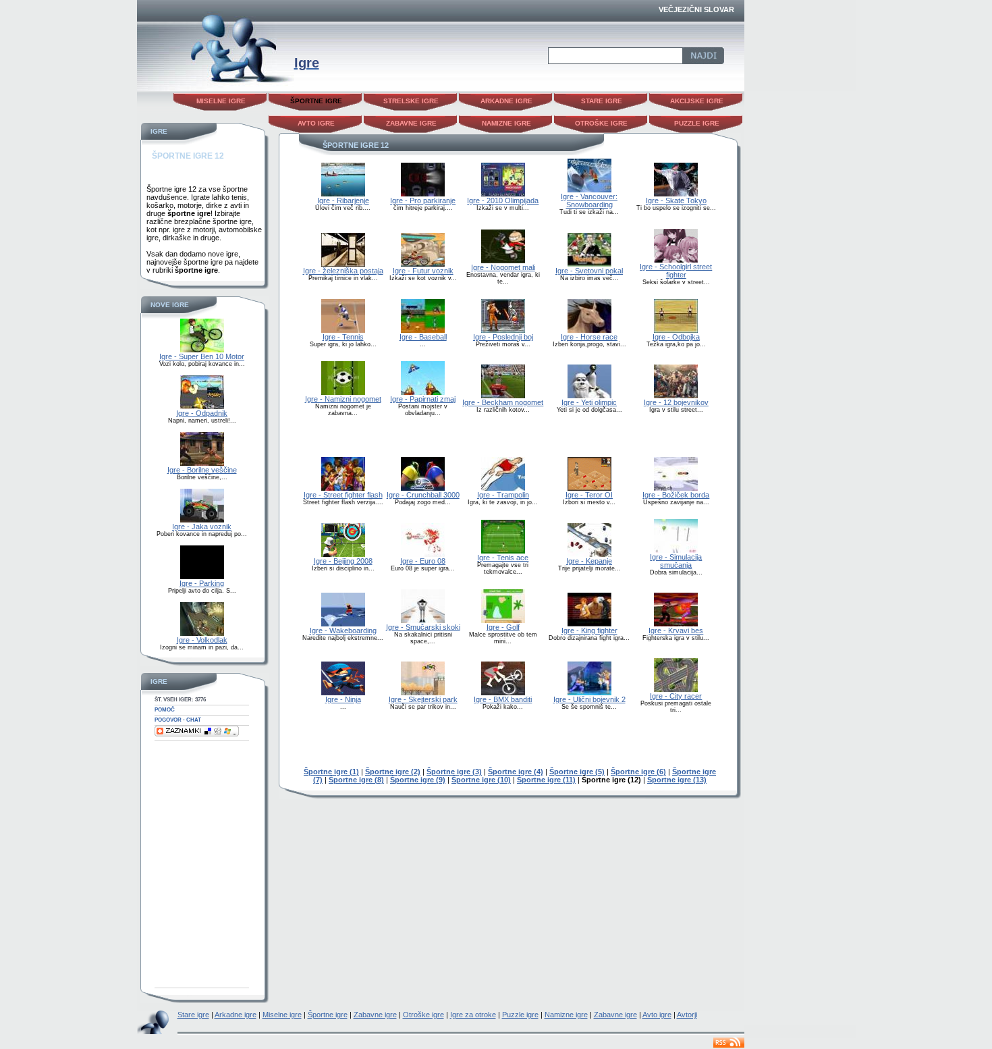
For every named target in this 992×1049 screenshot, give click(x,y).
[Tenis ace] (503, 551)
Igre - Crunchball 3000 (423, 495)
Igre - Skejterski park (423, 699)
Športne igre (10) (481, 780)
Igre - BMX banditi (503, 699)
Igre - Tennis (343, 337)
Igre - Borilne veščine (202, 470)
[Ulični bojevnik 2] (589, 693)
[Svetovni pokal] (589, 264)
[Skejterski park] (423, 693)
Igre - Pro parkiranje (423, 200)
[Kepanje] (589, 554)
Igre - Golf (503, 627)
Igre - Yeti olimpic (589, 402)
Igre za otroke (473, 1015)
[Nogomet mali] (503, 261)
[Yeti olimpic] (589, 396)
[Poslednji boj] (503, 330)
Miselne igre (221, 101)
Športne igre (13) (677, 780)
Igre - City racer (676, 696)
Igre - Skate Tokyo (676, 200)
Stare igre (601, 101)
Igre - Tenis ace (502, 558)
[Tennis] (343, 330)
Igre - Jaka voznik (201, 526)
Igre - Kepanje (589, 561)
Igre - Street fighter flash (343, 495)
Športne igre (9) (417, 780)
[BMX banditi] (503, 693)
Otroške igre (601, 123)
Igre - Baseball (423, 337)
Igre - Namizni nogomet (343, 399)
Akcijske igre (696, 101)
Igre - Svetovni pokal (589, 271)
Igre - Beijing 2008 (343, 561)
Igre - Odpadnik (201, 413)
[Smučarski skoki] (423, 620)
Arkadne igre (506, 101)
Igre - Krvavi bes (676, 630)
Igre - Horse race (589, 337)
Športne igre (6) (638, 772)
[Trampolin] (503, 488)
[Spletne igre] (215, 88)
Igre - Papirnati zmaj (423, 399)
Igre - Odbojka (676, 337)
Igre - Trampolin (503, 495)
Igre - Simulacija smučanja (676, 561)
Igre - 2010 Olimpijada (503, 200)
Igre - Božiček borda (675, 495)
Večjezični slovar (696, 9)
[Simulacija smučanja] (676, 550)
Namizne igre (506, 123)
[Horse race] (589, 330)
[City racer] (676, 689)
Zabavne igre (411, 123)
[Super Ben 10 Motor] (202, 350)
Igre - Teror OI (589, 495)
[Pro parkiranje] (423, 194)
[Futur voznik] (423, 264)
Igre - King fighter (589, 630)
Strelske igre (411, 101)
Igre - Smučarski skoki (423, 627)
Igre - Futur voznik (423, 271)
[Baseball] (423, 330)
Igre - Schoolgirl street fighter (676, 271)
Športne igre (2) (392, 772)
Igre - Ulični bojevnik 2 (589, 699)
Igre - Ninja (343, 699)
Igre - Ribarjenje (343, 200)
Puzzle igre (696, 123)
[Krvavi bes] (676, 624)
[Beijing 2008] (343, 554)
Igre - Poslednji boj (503, 337)
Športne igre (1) (331, 772)
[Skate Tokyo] (676, 194)
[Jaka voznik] (202, 520)
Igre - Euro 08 (422, 561)
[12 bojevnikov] (676, 396)
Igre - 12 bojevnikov (676, 402)
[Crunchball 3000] (423, 488)
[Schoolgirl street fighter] (676, 260)
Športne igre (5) (577, 772)
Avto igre (316, 123)
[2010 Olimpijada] (503, 194)
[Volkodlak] (202, 633)
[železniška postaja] (343, 264)
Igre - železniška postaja (343, 271)
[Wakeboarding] (343, 624)
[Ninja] (343, 693)
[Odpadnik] (202, 406)
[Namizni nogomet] (343, 392)
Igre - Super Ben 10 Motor (201, 356)
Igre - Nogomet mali (503, 267)
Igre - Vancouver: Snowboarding (589, 200)
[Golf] (503, 620)
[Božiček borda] (676, 488)
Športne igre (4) (515, 772)
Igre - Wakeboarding (343, 630)
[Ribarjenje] (343, 194)
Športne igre (328, 1015)
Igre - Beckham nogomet (502, 402)
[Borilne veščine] (202, 463)
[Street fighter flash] (343, 488)
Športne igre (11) (546, 780)
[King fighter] (589, 624)
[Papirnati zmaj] (423, 392)
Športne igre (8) (356, 780)
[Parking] (202, 576)
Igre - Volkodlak (202, 640)
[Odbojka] (676, 330)
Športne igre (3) (454, 772)
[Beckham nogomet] (503, 396)
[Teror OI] (589, 488)
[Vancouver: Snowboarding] (589, 190)
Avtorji (687, 1015)
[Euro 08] (423, 554)
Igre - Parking (202, 583)
